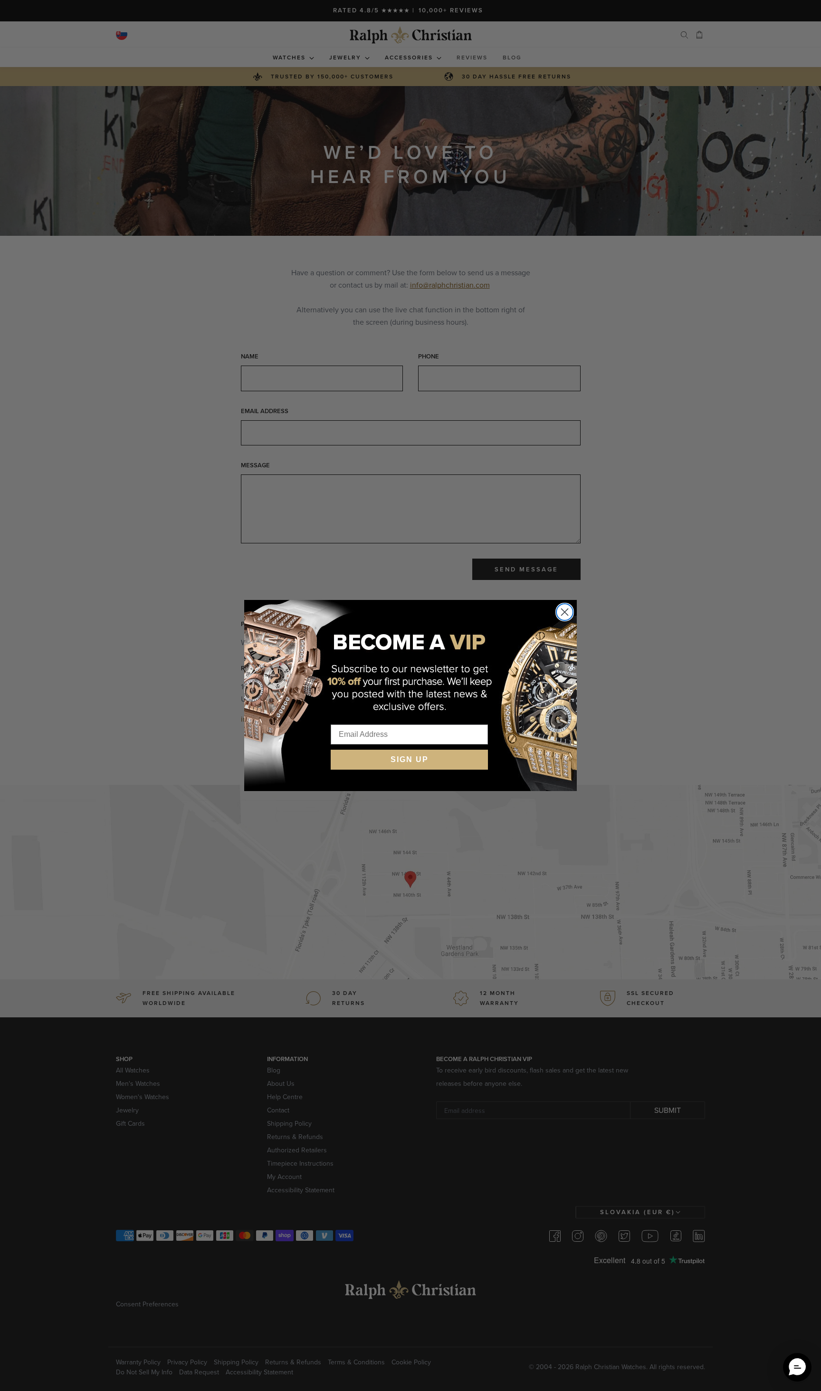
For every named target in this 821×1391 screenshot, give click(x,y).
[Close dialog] (564, 612)
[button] (797, 1367)
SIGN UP (410, 759)
